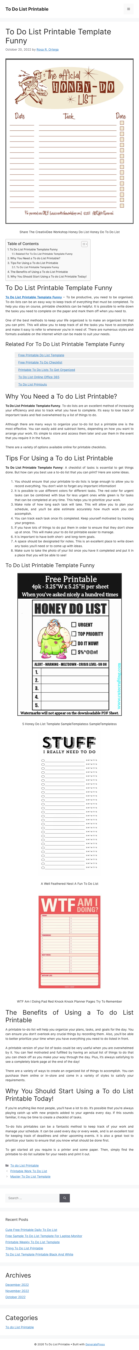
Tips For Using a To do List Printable (34, 263)
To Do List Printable (27, 9)
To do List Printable (24, 1165)
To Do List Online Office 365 (38, 377)
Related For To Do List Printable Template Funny (44, 253)
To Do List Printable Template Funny (34, 249)
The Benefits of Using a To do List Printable (39, 272)
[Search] (65, 1198)
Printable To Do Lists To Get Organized (46, 370)
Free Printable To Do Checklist (40, 362)
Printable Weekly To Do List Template (32, 1242)
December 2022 (17, 1285)
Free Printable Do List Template (41, 355)
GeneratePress (95, 1344)
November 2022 (17, 1291)
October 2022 (15, 1297)
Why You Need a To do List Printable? (35, 258)
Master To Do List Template (30, 1176)
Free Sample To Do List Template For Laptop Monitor (43, 1236)
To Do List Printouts (32, 384)
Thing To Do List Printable (24, 1248)
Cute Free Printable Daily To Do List (31, 1230)
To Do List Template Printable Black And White (39, 1254)
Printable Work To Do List (28, 1171)
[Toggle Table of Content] (83, 244)
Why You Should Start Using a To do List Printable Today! (48, 276)
